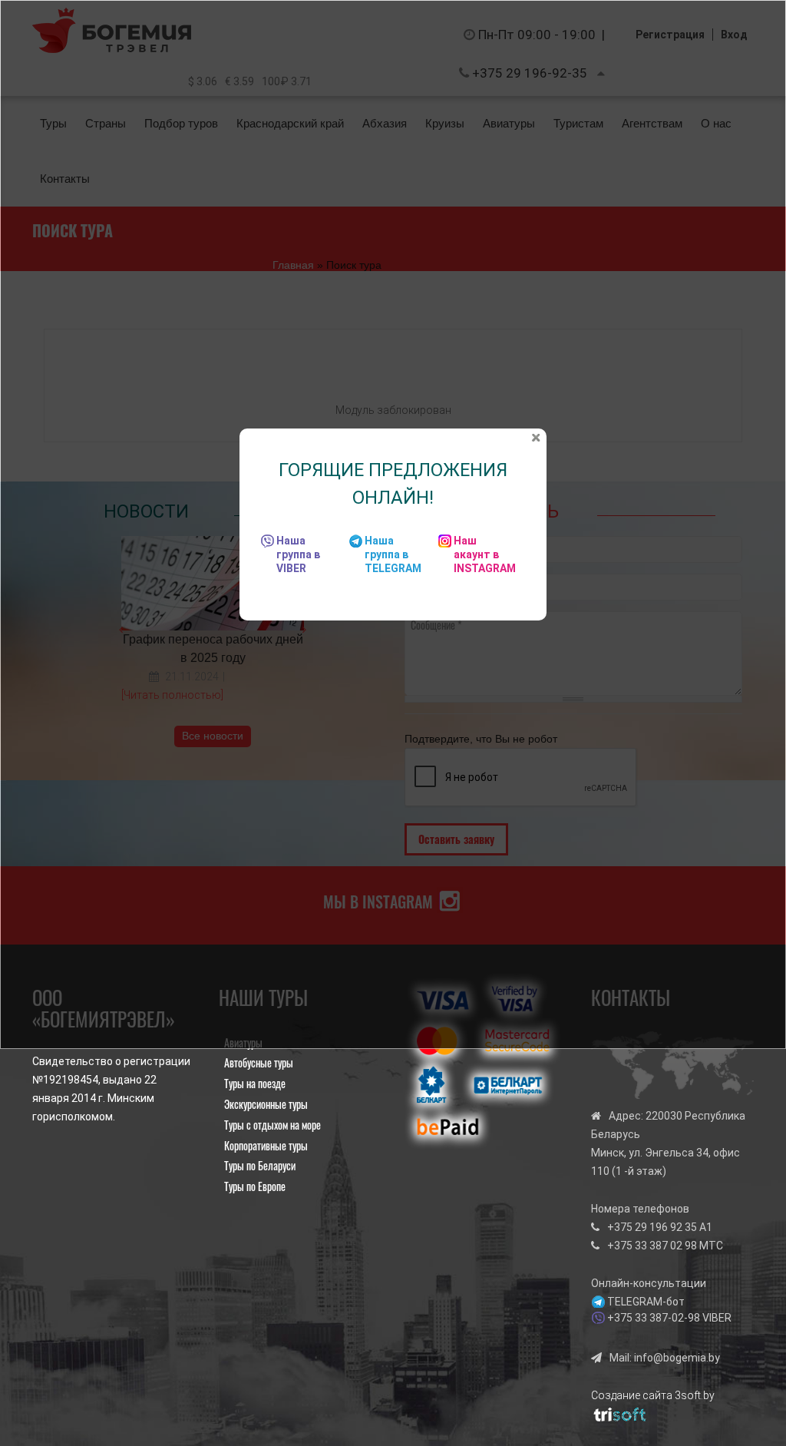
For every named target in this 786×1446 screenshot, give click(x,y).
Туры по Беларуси (260, 1165)
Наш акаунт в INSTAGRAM (485, 554)
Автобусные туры (258, 1062)
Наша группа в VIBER (298, 554)
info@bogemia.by (677, 1358)
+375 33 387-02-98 (653, 1318)
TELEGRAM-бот (646, 1301)
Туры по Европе (255, 1186)
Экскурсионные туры (266, 1104)
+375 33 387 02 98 (652, 1245)
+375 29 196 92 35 (652, 1227)
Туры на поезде (255, 1083)
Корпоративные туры (266, 1145)
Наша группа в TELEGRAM (393, 554)
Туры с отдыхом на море (272, 1125)
